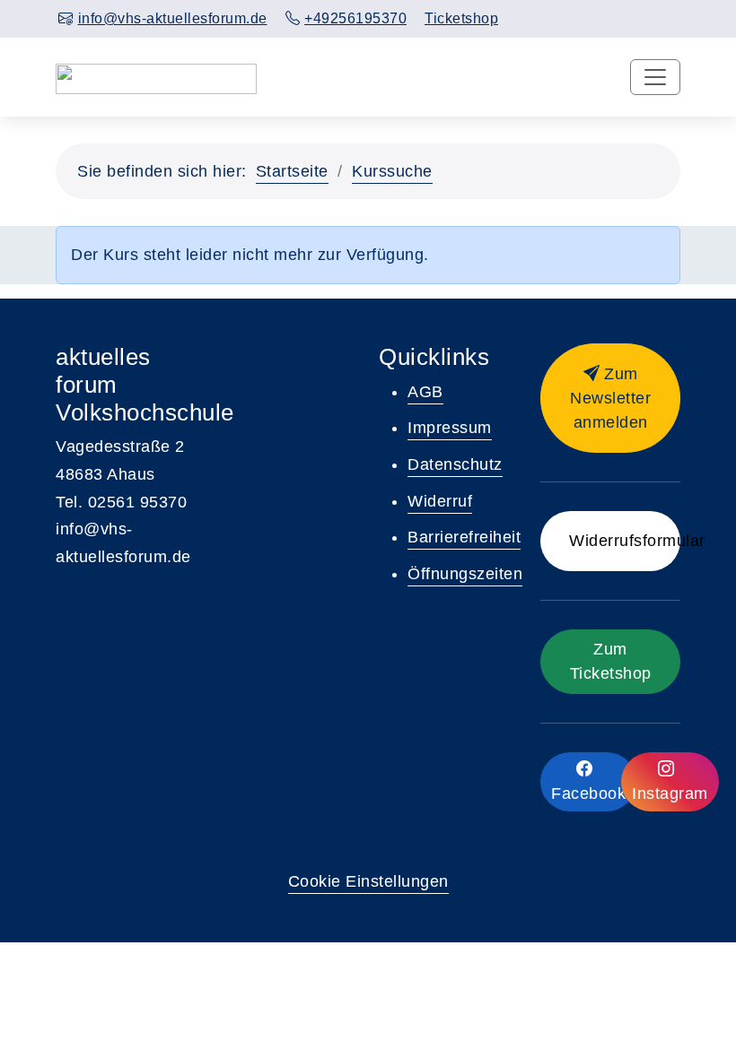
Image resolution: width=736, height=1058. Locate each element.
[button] (610, 398)
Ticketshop (461, 18)
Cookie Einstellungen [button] (368, 881)
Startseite (292, 171)
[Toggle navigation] (655, 77)
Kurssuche (392, 171)
